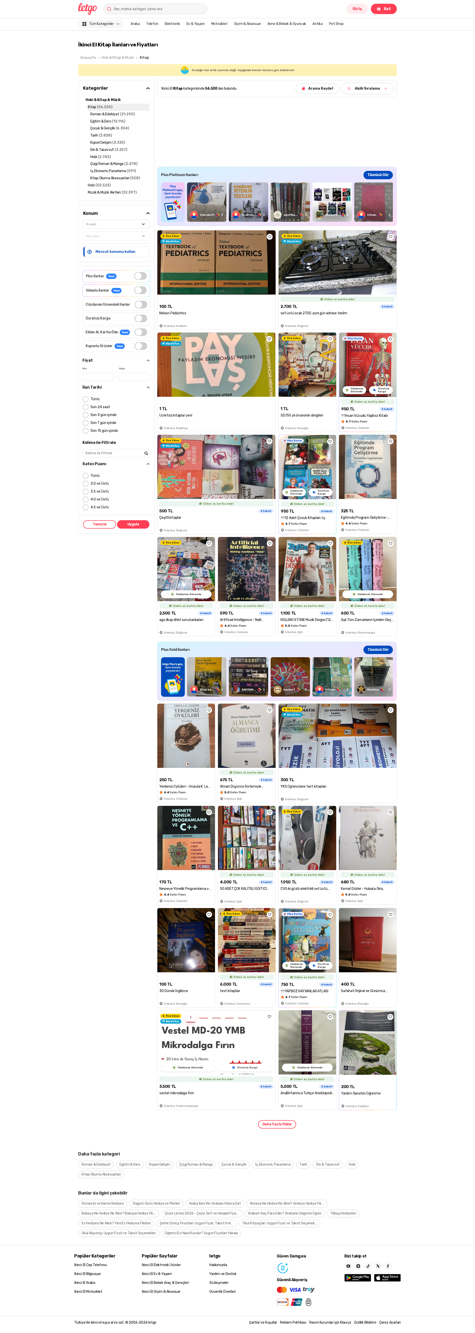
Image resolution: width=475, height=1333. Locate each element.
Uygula (133, 524)
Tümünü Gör (378, 175)
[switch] (140, 276)
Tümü (95, 399)
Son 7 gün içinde (103, 423)
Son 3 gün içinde (104, 415)
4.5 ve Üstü (100, 507)
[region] (277, 202)
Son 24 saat (100, 407)
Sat (387, 8)
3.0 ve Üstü (100, 483)
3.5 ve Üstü (100, 491)
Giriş (357, 8)
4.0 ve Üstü (100, 499)
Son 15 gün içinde (104, 431)
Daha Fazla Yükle (277, 1124)
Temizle (100, 524)
